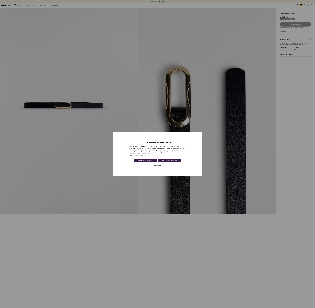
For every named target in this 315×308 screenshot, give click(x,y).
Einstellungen (157, 165)
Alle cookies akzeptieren (169, 160)
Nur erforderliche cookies (145, 160)
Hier (130, 153)
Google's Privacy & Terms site (137, 155)
